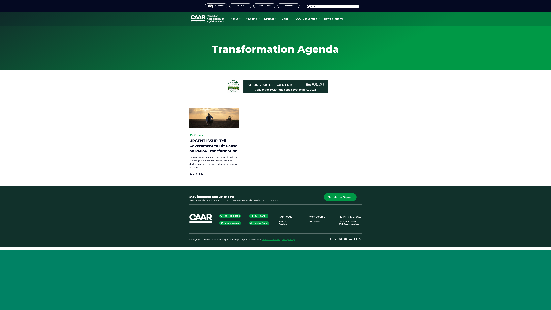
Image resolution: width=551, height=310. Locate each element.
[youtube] (345, 239)
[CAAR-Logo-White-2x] (207, 16)
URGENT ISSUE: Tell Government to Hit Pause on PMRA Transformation (213, 146)
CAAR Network (196, 135)
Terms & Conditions (271, 239)
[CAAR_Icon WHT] (200, 215)
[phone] (360, 239)
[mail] (355, 239)
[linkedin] (350, 239)
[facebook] (330, 239)
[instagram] (340, 239)
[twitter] (335, 239)
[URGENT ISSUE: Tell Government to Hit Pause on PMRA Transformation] (214, 118)
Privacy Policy (288, 239)
